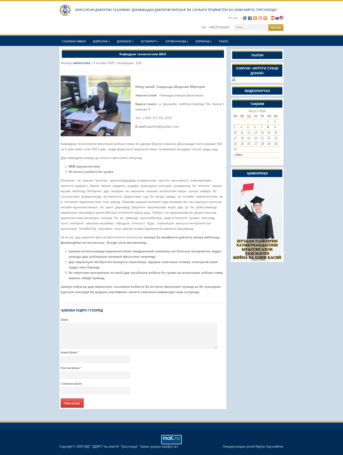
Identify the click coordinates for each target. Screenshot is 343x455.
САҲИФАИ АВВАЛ (74, 41)
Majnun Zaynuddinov (270, 446)
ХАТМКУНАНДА (177, 41)
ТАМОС (224, 41)
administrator (82, 63)
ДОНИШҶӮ (125, 41)
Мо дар (233, 18)
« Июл (238, 155)
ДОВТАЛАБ (101, 41)
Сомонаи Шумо (71, 383)
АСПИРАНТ (149, 41)
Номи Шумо (70, 352)
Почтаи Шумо (71, 368)
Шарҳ (64, 319)
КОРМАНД (204, 41)
